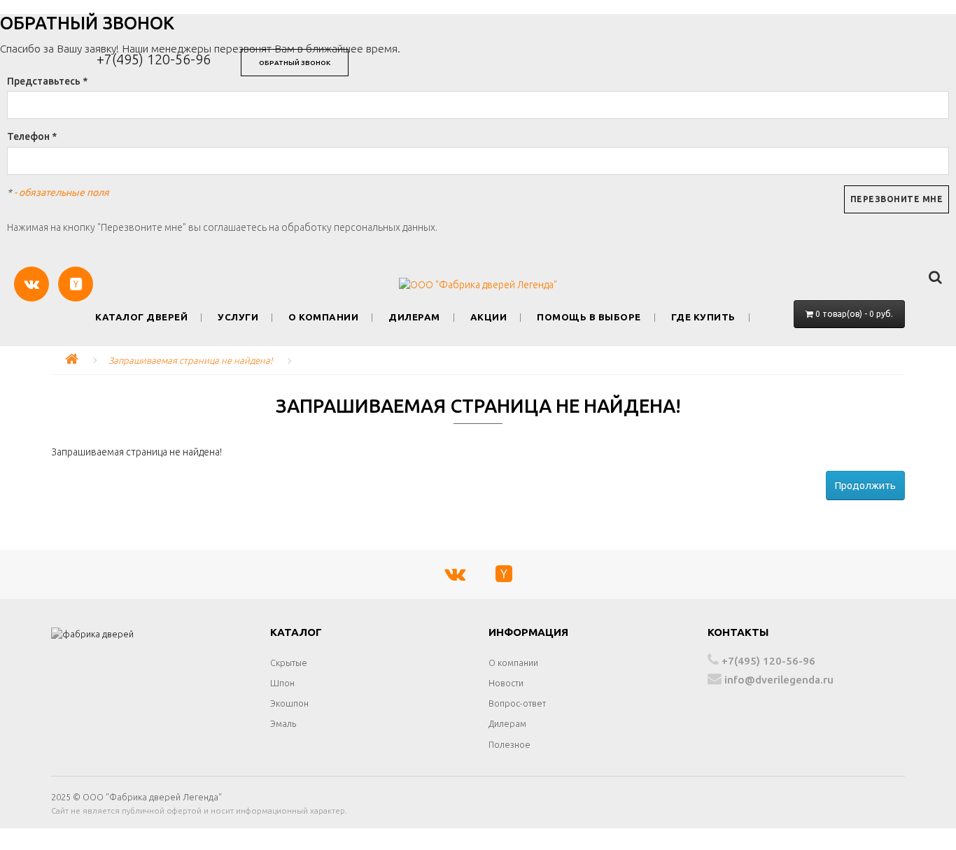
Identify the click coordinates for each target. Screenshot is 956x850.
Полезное (509, 744)
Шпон (282, 683)
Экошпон (289, 703)
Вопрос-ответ (517, 703)
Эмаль (283, 723)
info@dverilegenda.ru (778, 680)
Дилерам (414, 317)
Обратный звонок (294, 62)
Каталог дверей (141, 317)
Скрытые (288, 662)
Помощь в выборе (589, 317)
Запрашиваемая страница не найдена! (190, 360)
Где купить (703, 317)
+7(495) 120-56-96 (154, 59)
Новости (505, 683)
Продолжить (865, 485)
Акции (488, 317)
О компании (323, 317)
